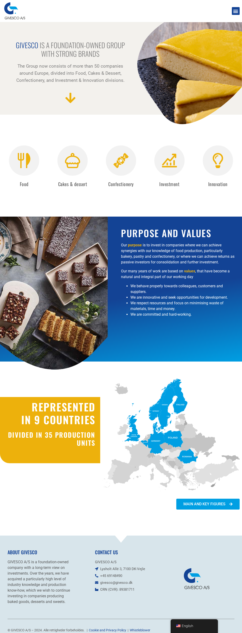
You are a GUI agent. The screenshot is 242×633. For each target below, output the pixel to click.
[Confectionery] (121, 160)
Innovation (218, 184)
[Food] (24, 160)
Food (24, 184)
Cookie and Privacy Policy (107, 630)
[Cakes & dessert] (72, 160)
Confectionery (121, 184)
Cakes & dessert (72, 184)
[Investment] (169, 160)
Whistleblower (140, 630)
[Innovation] (218, 160)
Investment (169, 184)
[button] (236, 11)
